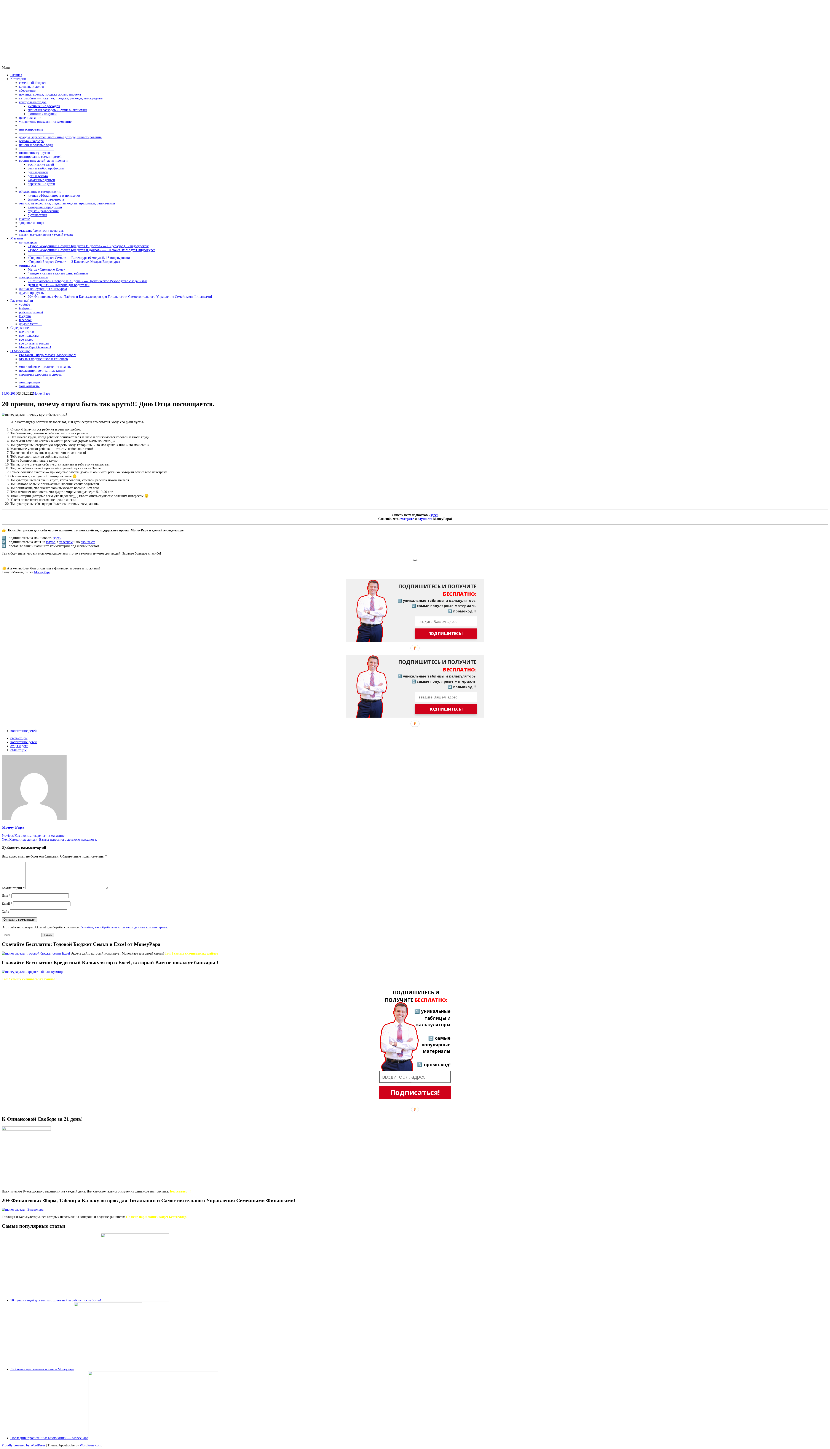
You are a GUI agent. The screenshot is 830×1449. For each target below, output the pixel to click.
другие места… (30, 324)
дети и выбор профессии (46, 168)
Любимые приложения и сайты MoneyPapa (42, 1369)
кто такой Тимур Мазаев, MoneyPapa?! (47, 355)
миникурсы (27, 265)
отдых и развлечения (43, 211)
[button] (434, 590)
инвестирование (31, 129)
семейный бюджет (32, 82)
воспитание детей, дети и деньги (43, 160)
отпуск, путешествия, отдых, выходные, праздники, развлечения (67, 203)
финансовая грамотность (46, 199)
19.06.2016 (9, 393)
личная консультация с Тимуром (43, 289)
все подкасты (29, 335)
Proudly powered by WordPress (23, 1445)
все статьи (26, 331)
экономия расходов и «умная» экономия (57, 110)
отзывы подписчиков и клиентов (43, 359)
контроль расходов (32, 102)
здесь (434, 515)
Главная (16, 75)
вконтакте (88, 542)
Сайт (5, 911)
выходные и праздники (45, 207)
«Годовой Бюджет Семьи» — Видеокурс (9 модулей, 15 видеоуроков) (79, 258)
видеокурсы (28, 242)
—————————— (36, 125)
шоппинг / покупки (42, 114)
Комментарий (13, 888)
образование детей (41, 184)
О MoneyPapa (20, 351)
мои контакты (29, 386)
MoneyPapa (42, 572)
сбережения (27, 90)
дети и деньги (38, 172)
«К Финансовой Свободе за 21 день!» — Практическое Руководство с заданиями (87, 281)
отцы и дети (19, 746)
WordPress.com (90, 1445)
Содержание (19, 328)
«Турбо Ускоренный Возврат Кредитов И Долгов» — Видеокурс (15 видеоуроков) (88, 246)
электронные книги (33, 277)
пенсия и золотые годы (36, 145)
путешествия (37, 215)
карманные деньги (41, 180)
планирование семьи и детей (40, 156)
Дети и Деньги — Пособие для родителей (58, 285)
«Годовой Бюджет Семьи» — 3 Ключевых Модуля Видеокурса (74, 261)
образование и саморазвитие (40, 191)
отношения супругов (34, 153)
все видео (26, 339)
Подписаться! (415, 1092)
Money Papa (41, 393)
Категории (18, 79)
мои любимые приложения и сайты (45, 366)
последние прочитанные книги (42, 370)
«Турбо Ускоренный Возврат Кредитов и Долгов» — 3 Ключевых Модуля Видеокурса (91, 250)
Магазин (16, 238)
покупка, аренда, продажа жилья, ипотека (50, 94)
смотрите (406, 519)
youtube (24, 304)
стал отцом (18, 750)
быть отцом (18, 738)
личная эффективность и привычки (54, 195)
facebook (25, 320)
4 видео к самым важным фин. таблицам (58, 273)
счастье (24, 219)
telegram (25, 316)
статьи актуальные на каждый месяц (46, 234)
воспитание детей (41, 164)
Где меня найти (21, 300)
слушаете (425, 519)
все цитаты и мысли (34, 343)
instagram (25, 308)
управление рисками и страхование (45, 121)
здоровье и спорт (31, 223)
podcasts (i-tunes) (31, 312)
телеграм (66, 542)
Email (7, 903)
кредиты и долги (31, 86)
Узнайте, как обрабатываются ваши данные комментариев (124, 927)
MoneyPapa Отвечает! (35, 347)
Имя (6, 895)
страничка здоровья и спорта (40, 374)
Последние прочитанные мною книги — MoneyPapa (49, 1438)
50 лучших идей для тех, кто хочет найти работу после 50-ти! (55, 1300)
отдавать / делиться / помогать (41, 230)
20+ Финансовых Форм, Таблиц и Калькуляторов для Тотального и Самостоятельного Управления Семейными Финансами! (120, 296)
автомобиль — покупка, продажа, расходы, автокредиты (61, 98)
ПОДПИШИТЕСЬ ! (446, 633)
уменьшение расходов (44, 106)
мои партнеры (29, 382)
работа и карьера (31, 141)
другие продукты (32, 293)
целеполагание (30, 118)
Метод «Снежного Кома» (46, 269)
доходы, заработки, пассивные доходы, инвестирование (60, 137)
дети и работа (38, 176)
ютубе (50, 542)
